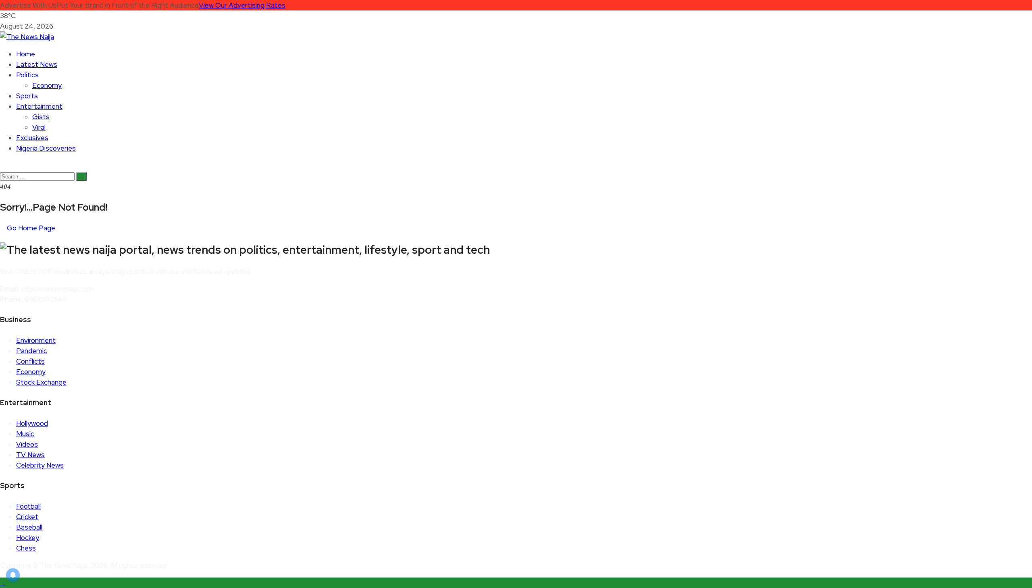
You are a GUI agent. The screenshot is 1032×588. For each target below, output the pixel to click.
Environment (36, 340)
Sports (27, 95)
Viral (39, 127)
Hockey (27, 537)
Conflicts (30, 361)
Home (25, 54)
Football (28, 506)
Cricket (27, 516)
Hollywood (32, 423)
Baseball (29, 527)
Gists (41, 116)
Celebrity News (40, 465)
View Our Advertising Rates (242, 5)
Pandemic (31, 350)
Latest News (36, 64)
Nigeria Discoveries (46, 148)
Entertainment (39, 106)
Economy (47, 85)
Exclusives (32, 137)
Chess (26, 548)
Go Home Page (30, 228)
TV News (30, 454)
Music (25, 433)
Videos (27, 444)
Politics (27, 74)
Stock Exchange (41, 382)
